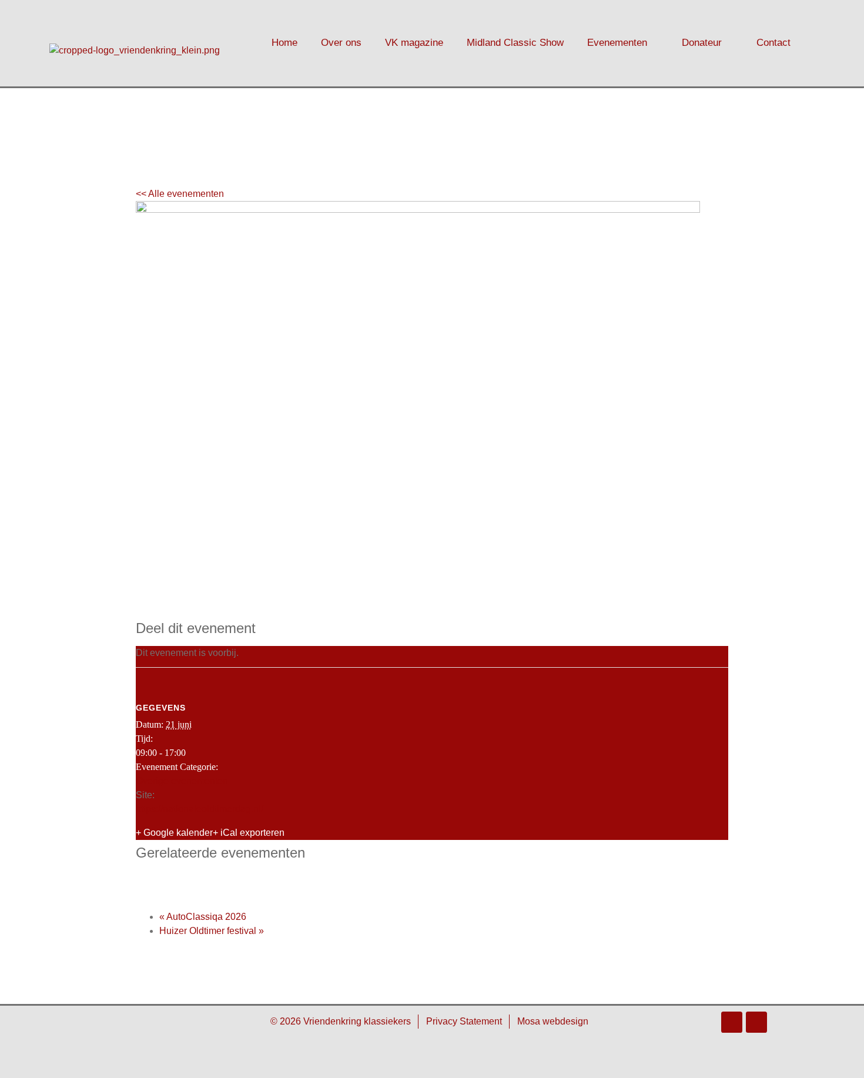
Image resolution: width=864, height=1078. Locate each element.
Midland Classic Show (515, 42)
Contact (773, 42)
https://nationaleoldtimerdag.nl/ (199, 809)
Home (284, 42)
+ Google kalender (174, 833)
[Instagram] (756, 1022)
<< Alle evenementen (180, 194)
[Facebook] (731, 1022)
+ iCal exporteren (248, 833)
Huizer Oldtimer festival (211, 931)
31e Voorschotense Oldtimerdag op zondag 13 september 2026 (315, 878)
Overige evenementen (182, 781)
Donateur (702, 42)
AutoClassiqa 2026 (202, 917)
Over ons (341, 42)
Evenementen (617, 42)
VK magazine (414, 42)
